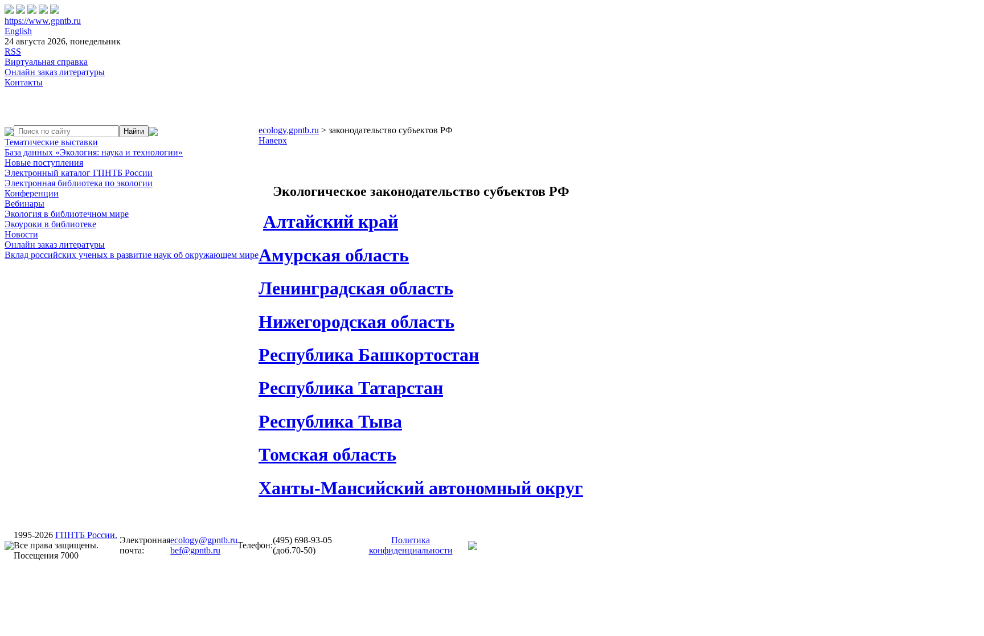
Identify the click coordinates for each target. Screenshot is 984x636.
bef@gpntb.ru (195, 550)
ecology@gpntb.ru (203, 540)
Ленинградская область (356, 288)
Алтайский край (330, 221)
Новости (21, 234)
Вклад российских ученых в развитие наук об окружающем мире (132, 255)
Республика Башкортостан (369, 354)
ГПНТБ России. (86, 535)
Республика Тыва (330, 421)
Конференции (32, 193)
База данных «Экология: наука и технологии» (94, 152)
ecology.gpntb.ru (289, 130)
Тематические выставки (51, 142)
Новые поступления (44, 162)
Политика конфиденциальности (411, 545)
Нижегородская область (356, 321)
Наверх (273, 140)
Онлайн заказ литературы (55, 72)
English (18, 31)
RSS (13, 51)
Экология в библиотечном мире (67, 214)
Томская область (327, 454)
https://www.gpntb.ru (43, 21)
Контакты (24, 82)
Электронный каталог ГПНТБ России (79, 173)
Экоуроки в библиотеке (50, 224)
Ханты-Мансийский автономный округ (421, 488)
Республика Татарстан (351, 388)
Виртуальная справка (46, 62)
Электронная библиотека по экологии (79, 183)
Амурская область (334, 255)
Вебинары (24, 203)
